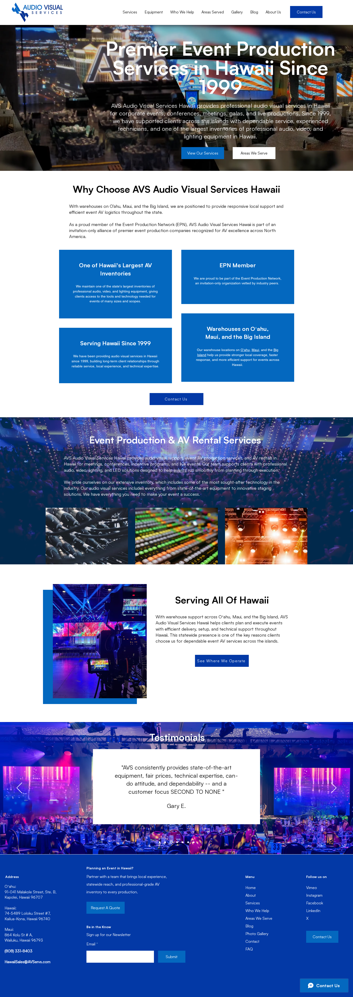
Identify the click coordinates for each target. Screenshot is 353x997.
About (250, 895)
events (180, 470)
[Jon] (182, 842)
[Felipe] (194, 842)
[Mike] (188, 842)
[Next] (333, 788)
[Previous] (19, 788)
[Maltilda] (165, 842)
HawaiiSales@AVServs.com (27, 961)
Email (90, 944)
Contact (252, 941)
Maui (255, 350)
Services (252, 903)
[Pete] (176, 842)
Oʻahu (245, 350)
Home (250, 887)
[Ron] (159, 842)
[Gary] (170, 842)
